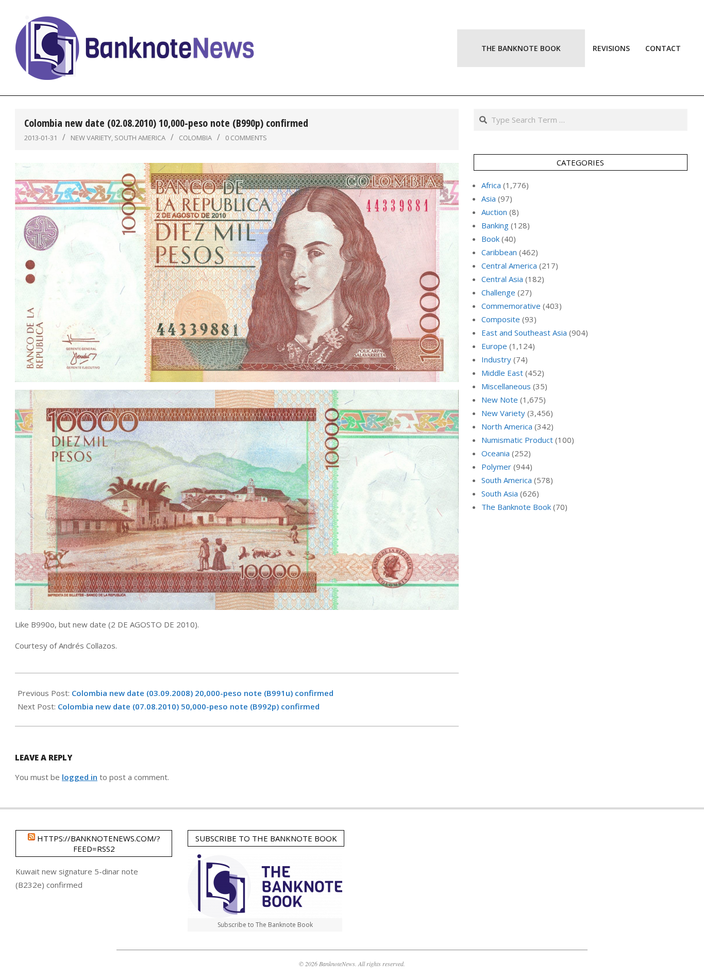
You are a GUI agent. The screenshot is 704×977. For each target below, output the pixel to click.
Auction (494, 212)
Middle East (502, 373)
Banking (495, 225)
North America (506, 426)
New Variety (91, 137)
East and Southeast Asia (524, 332)
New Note (499, 399)
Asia (488, 198)
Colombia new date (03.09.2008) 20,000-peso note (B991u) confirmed (202, 693)
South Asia (499, 493)
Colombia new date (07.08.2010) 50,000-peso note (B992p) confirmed (189, 706)
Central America (509, 265)
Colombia (195, 137)
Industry (496, 359)
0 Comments (246, 137)
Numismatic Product (517, 440)
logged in (79, 777)
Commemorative (511, 306)
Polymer (496, 466)
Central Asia (502, 279)
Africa (491, 185)
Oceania (495, 453)
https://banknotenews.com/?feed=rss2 (98, 843)
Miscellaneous (506, 386)
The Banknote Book (516, 507)
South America (139, 137)
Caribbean (499, 252)
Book (490, 239)
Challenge (498, 292)
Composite (500, 319)
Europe (494, 346)
